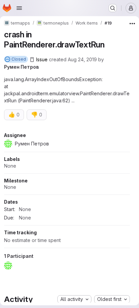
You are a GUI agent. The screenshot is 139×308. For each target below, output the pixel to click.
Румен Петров (21, 67)
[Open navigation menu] (19, 8)
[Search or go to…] (113, 8)
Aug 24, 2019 (82, 59)
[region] (67, 202)
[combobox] (74, 299)
